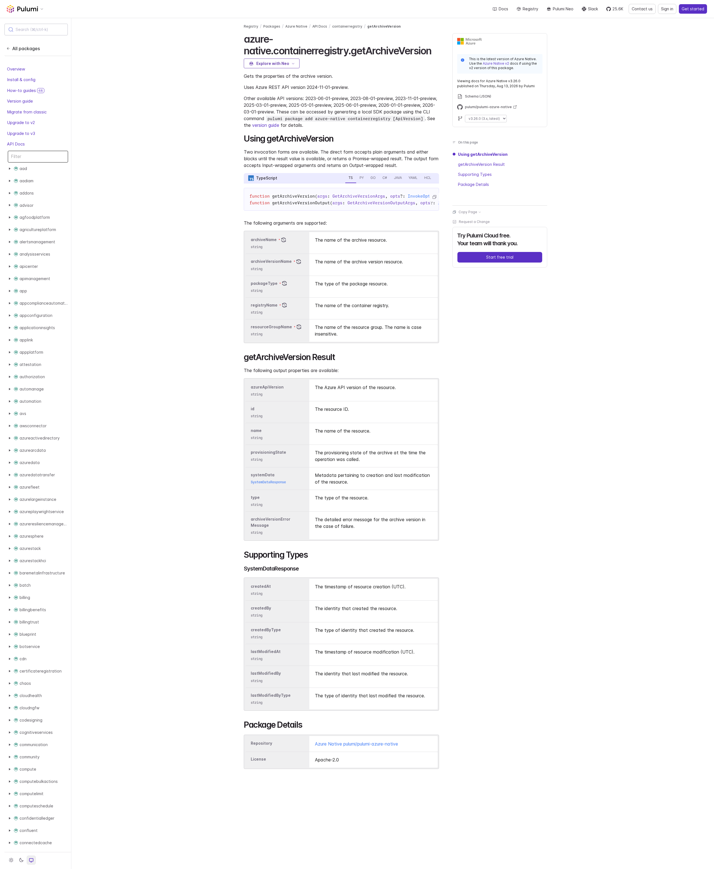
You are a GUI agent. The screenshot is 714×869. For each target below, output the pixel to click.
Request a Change (474, 222)
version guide (265, 125)
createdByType (266, 629)
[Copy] (434, 197)
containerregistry (347, 26)
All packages (26, 48)
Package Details (473, 184)
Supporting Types (475, 174)
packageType (264, 283)
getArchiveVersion (384, 26)
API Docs (16, 144)
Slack (593, 8)
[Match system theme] (31, 860)
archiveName (264, 239)
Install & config (21, 79)
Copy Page (468, 212)
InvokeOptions (424, 196)
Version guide (20, 101)
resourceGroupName (271, 326)
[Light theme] (11, 860)
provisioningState (268, 452)
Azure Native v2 (496, 63)
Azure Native (296, 26)
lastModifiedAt (266, 651)
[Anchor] (436, 50)
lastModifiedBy (266, 673)
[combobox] (36, 29)
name (256, 430)
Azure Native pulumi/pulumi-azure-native (356, 744)
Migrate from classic (27, 112)
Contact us (642, 8)
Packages (271, 26)
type (255, 497)
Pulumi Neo (563, 8)
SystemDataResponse (268, 482)
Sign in (667, 8)
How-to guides (25, 90)
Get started (693, 8)
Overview (16, 69)
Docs (503, 8)
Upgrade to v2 (21, 122)
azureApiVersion (267, 387)
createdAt (261, 586)
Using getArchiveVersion (483, 154)
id (252, 408)
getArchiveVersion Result (481, 164)
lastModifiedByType (271, 695)
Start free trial (499, 257)
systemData (262, 474)
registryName (264, 305)
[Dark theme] (21, 860)
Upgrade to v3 (21, 133)
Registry (530, 8)
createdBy (261, 608)
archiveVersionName (271, 261)
